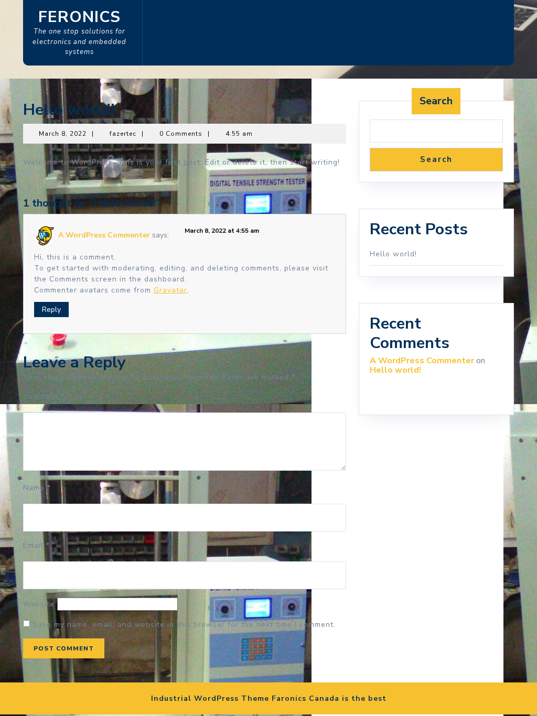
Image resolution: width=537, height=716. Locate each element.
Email (36, 545)
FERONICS (79, 17)
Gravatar (170, 290)
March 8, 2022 (63, 133)
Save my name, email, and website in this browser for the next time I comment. (184, 625)
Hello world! (393, 254)
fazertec (123, 133)
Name (37, 488)
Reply (51, 309)
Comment (44, 397)
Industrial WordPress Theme (210, 698)
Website (39, 604)
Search (436, 101)
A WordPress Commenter (104, 235)
